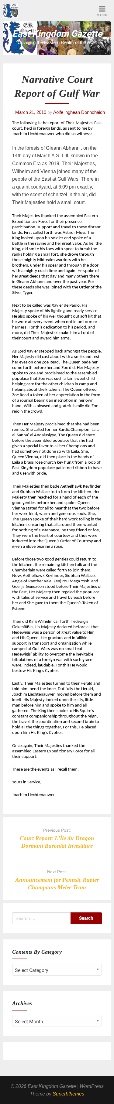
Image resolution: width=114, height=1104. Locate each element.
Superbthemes (68, 1093)
